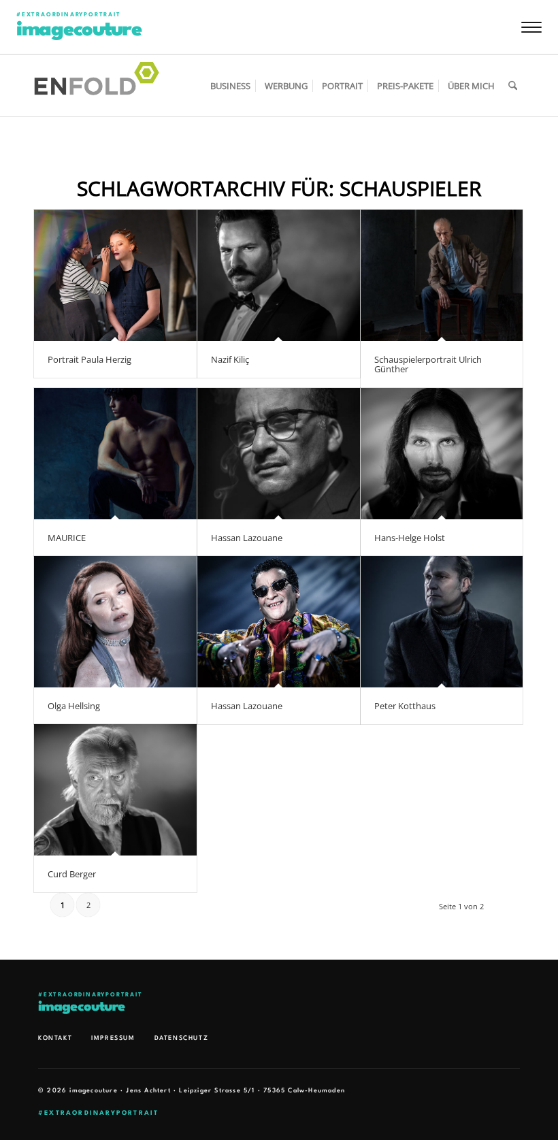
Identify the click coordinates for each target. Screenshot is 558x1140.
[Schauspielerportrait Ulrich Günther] (442, 275)
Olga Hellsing (74, 706)
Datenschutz (181, 1038)
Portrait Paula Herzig (89, 359)
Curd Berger (72, 874)
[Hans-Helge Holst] (442, 453)
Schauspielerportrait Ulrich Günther (428, 364)
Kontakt (55, 1038)
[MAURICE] (115, 453)
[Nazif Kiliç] (278, 275)
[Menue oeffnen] (531, 27)
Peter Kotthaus (405, 706)
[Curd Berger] (115, 790)
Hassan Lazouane (246, 538)
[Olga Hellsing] (115, 621)
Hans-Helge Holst (409, 538)
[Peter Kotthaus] (442, 621)
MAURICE (67, 538)
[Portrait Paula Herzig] (115, 275)
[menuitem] (230, 85)
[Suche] (513, 85)
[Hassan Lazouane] (278, 453)
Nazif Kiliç (230, 359)
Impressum (113, 1038)
